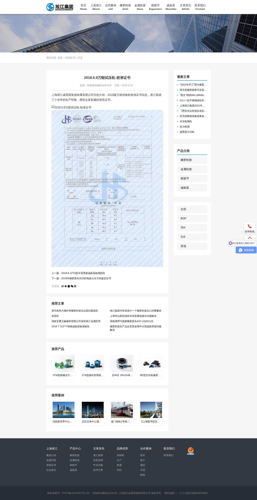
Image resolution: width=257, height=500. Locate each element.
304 (183, 227)
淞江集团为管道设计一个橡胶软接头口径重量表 (135, 310)
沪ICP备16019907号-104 (76, 493)
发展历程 (51, 460)
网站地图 (169, 493)
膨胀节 (155, 7)
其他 (183, 246)
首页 (83, 7)
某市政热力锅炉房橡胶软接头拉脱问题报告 (75, 310)
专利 (119, 470)
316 (183, 236)
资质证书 (70, 57)
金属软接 (140, 7)
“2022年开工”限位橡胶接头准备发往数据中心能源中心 (193, 84)
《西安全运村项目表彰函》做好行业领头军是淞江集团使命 (193, 110)
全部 (183, 209)
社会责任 (51, 470)
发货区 (55, 316)
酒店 (142, 465)
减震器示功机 (187, 131)
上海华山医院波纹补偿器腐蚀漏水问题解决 (133, 316)
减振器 (170, 7)
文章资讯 (185, 7)
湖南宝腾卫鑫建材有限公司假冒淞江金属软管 (76, 321)
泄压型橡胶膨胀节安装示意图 (193, 89)
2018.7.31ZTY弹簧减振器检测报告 (71, 326)
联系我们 (200, 7)
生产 (119, 460)
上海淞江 (96, 7)
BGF (183, 218)
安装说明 (98, 460)
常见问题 (98, 465)
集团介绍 (51, 455)
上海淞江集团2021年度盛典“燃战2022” (193, 105)
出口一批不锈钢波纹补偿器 (193, 100)
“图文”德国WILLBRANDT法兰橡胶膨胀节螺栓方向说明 (193, 95)
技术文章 (98, 470)
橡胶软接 (125, 7)
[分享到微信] (72, 286)
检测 (119, 465)
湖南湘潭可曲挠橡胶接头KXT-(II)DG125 (131, 321)
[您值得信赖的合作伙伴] (59, 7)
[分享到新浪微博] (62, 286)
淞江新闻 (98, 455)
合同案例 (110, 7)
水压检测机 (186, 121)
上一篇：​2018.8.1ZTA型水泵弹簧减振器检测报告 (78, 273)
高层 (142, 470)
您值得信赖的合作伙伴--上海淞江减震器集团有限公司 (121, 493)
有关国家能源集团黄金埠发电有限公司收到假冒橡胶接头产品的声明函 (193, 116)
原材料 (120, 455)
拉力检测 (185, 126)
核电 (142, 474)
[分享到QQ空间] (66, 286)
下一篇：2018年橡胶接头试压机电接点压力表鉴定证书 (81, 278)
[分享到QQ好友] (68, 286)
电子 (142, 460)
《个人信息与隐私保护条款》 (194, 493)
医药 (142, 455)
